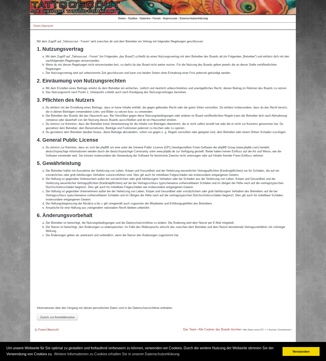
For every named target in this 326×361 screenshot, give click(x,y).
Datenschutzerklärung (194, 18)
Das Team (189, 329)
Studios (132, 18)
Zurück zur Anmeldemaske (57, 317)
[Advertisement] (163, 272)
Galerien (145, 18)
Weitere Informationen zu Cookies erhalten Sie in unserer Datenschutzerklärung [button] (116, 354)
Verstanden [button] (301, 351)
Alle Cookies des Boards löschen (219, 329)
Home (122, 18)
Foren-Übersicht (43, 25)
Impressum (170, 18)
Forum (157, 18)
